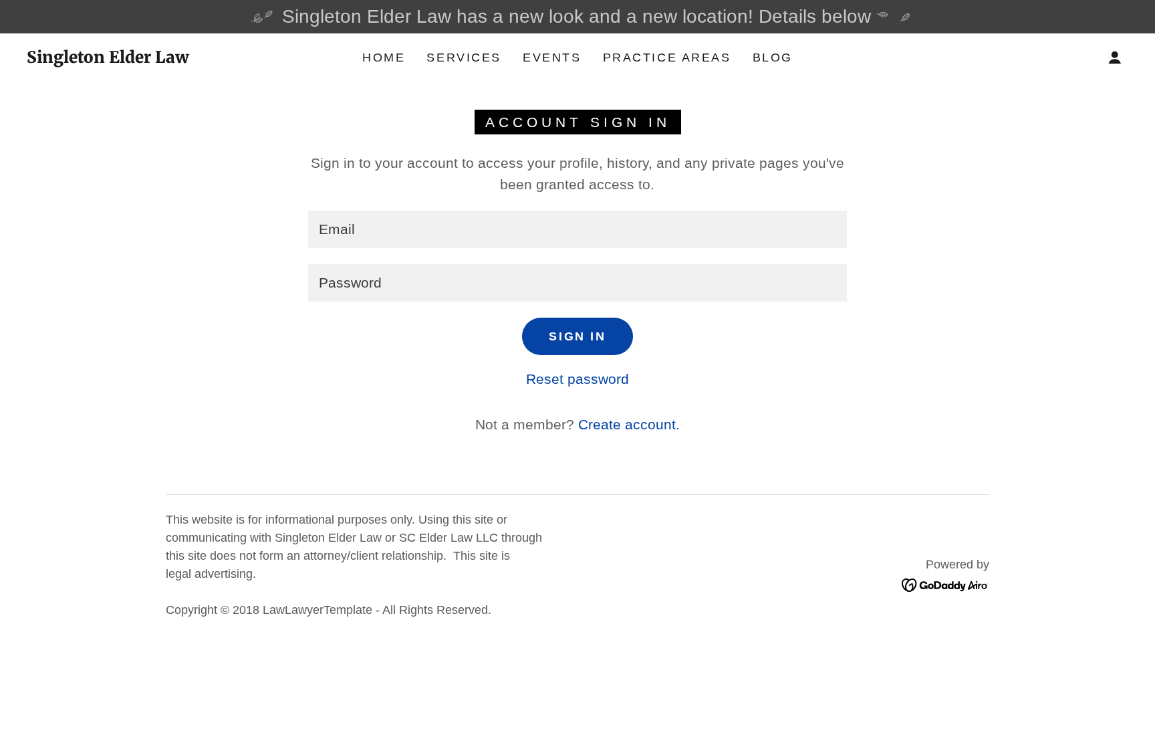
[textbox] (577, 229)
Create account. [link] (629, 424)
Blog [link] (773, 57)
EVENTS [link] (552, 57)
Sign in (577, 336)
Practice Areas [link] (667, 57)
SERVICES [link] (463, 57)
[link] (108, 58)
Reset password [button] (577, 379)
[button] (1115, 57)
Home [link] (383, 57)
